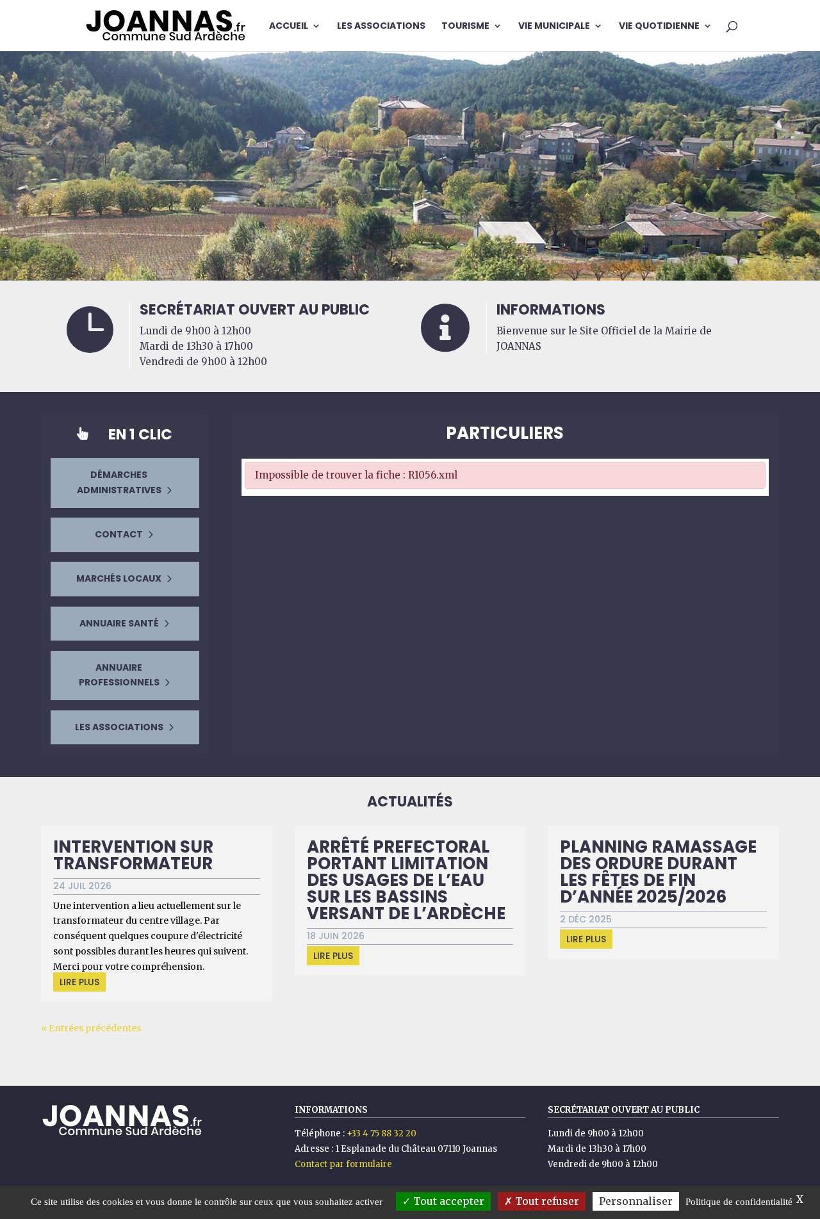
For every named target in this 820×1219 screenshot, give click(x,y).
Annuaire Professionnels (119, 675)
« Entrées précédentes (91, 1028)
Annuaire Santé (119, 623)
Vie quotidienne (659, 26)
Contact (119, 534)
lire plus (79, 982)
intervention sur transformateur (133, 855)
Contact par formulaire (343, 1164)
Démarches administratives (119, 482)
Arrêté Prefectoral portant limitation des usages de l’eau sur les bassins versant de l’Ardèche (406, 880)
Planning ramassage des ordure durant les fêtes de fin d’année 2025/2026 (658, 871)
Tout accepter (447, 1201)
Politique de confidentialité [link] (738, 1202)
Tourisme (465, 26)
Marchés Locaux (118, 578)
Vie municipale (554, 26)
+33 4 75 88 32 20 (381, 1133)
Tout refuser (545, 1201)
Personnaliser (636, 1201)
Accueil (288, 26)
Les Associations (381, 26)
